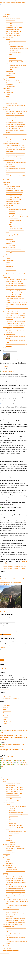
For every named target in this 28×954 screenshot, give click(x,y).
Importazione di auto (11, 101)
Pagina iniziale (6, 14)
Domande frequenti (10, 86)
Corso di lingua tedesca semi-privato (17, 41)
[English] (6, 760)
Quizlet (10, 54)
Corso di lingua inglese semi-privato (17, 65)
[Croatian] (24, 760)
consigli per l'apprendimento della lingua (17, 566)
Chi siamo (5, 707)
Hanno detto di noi (10, 20)
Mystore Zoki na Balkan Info (12, 29)
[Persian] (2, 764)
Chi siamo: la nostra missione (13, 18)
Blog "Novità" (6, 179)
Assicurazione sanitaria (11, 103)
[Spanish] (19, 764)
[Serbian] (2, 760)
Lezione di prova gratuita (9, 166)
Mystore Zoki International (9, 160)
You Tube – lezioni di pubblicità (16, 61)
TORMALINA (10, 756)
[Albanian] (6, 762)
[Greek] (15, 762)
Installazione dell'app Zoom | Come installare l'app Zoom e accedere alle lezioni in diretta (14, 737)
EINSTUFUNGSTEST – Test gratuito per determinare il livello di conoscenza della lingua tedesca (15, 149)
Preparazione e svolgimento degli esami (15, 153)
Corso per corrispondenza (15, 52)
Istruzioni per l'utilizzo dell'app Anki (14, 128)
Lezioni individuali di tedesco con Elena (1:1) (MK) (15, 134)
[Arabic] (8, 762)
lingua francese (9, 98)
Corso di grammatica (14, 67)
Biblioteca (5, 107)
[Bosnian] (2, 762)
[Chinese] (20, 760)
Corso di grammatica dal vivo (16, 46)
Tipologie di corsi (7, 711)
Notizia (4, 709)
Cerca (1, 350)
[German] (11, 760)
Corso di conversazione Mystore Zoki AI (18, 48)
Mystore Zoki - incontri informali (13, 31)
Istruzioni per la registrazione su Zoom (15, 115)
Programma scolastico (8, 92)
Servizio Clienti (6, 109)
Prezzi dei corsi (6, 88)
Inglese (7, 63)
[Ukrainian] (27, 764)
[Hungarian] (19, 762)
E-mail (1, 658)
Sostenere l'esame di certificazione (11, 143)
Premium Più (12, 42)
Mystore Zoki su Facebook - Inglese (14, 23)
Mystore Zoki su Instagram (12, 33)
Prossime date (12, 58)
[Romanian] (10, 764)
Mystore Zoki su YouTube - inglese (14, 27)
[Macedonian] (24, 762)
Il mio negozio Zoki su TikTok (13, 35)
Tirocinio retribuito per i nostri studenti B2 (15, 105)
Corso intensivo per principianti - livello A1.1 (13, 158)
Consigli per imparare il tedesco (13, 80)
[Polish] (6, 764)
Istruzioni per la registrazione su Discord (15, 124)
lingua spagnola (9, 71)
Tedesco (8, 39)
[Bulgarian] (12, 762)
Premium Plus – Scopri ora (15, 60)
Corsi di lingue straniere (8, 37)
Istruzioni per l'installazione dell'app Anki (15, 126)
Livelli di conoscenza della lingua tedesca (15, 145)
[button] (14, 571)
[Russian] (16, 760)
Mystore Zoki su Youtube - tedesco (14, 25)
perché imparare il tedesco (19, 568)
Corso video (12, 44)
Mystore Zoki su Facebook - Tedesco (14, 22)
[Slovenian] (15, 764)
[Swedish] (23, 764)
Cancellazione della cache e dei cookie (15, 130)
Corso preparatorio (13, 50)
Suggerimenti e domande (9, 79)
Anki (10, 56)
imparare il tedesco (7, 568)
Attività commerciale (7, 99)
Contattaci (8, 132)
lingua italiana (9, 75)
